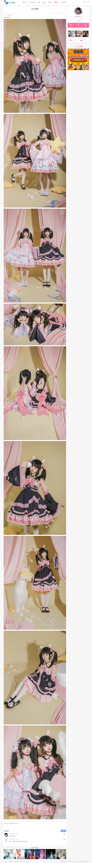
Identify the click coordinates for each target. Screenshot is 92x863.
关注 (79, 20)
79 (71, 26)
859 (77, 18)
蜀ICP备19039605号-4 (84, 861)
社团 (39, 2)
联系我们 (11, 861)
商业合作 (21, 861)
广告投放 (16, 861)
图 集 (44, 2)
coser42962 (12, 834)
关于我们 (5, 861)
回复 (64, 833)
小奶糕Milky (9, 15)
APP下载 (63, 2)
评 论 (63, 830)
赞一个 (84, 40)
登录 (84, 2)
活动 (49, 2)
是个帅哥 (11, 839)
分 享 (73, 40)
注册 (88, 2)
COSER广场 (31, 2)
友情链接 (27, 861)
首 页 (24, 2)
